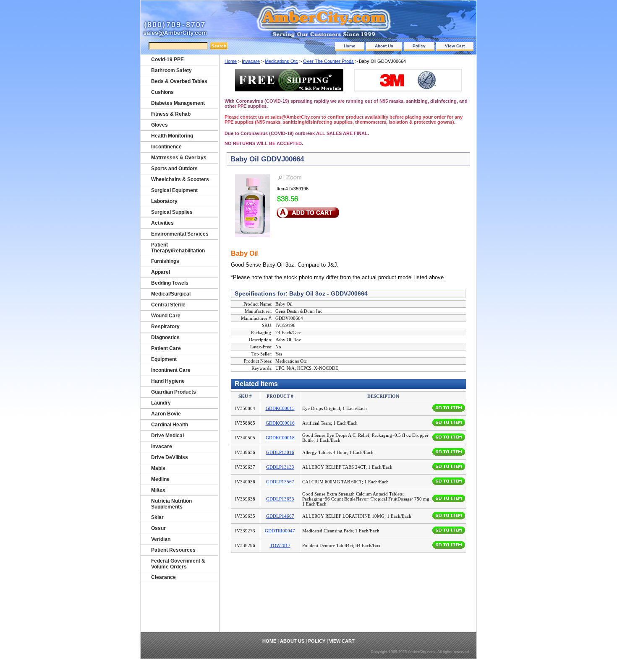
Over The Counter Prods (328, 61)
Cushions (162, 92)
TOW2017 (280, 545)
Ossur (158, 528)
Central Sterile (168, 305)
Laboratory (164, 201)
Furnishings (165, 261)
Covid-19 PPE (167, 59)
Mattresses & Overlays (179, 158)
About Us (384, 46)
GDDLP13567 (280, 481)
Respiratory (165, 327)
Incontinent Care (171, 370)
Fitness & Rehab (171, 114)
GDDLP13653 (280, 498)
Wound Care (165, 316)
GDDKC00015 (280, 408)
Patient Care (166, 348)
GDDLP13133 (280, 467)
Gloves (159, 125)
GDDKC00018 (280, 437)
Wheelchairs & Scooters (180, 179)
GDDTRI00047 (280, 530)
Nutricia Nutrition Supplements (171, 504)
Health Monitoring (172, 136)
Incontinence (166, 147)
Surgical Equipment (174, 190)
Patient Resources (173, 550)
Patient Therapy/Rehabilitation (178, 248)
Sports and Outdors (174, 168)
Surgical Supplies (172, 212)
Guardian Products (173, 392)
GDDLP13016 (280, 452)
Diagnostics (165, 337)
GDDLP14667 (280, 516)
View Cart (455, 46)
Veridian (160, 539)
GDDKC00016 (280, 422)
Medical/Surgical (171, 294)
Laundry (161, 403)
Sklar (157, 517)
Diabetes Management (178, 103)
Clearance (163, 577)
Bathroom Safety (171, 70)
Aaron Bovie (166, 414)
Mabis (158, 468)
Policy (419, 46)
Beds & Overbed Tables (179, 81)
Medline (160, 479)
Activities (162, 223)
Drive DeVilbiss (169, 457)
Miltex (158, 490)
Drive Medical (167, 435)
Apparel (160, 272)
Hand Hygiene (168, 381)
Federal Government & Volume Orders (178, 564)
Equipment (164, 359)
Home (350, 46)
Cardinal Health (169, 425)
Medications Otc (281, 61)
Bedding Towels (169, 283)
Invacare (251, 61)
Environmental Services (180, 234)
